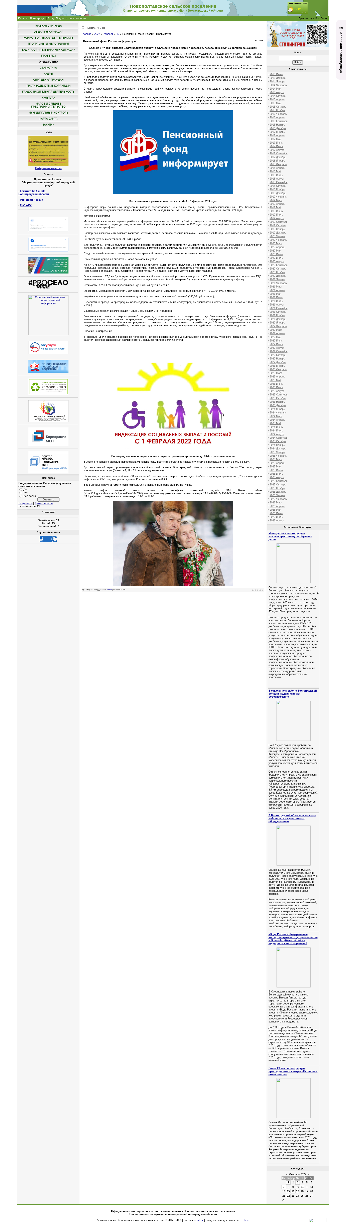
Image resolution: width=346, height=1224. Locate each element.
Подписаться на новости (71, 18)
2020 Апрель (277, 247)
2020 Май (275, 250)
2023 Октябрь (278, 398)
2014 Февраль (278, 85)
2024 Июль (276, 430)
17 (297, 1191)
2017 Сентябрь (279, 153)
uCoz (200, 1220)
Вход (50, 18)
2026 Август (277, 520)
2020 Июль (276, 257)
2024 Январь (277, 408)
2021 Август (277, 304)
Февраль (108, 33)
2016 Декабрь (278, 128)
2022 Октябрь (278, 354)
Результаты (25, 503)
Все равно (29, 495)
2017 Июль (276, 146)
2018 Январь (277, 160)
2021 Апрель (277, 290)
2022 (97, 33)
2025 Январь (277, 452)
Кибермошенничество (48, 168)
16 (118, 33)
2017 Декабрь (278, 157)
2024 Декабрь (278, 448)
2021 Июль (276, 301)
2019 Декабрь (278, 232)
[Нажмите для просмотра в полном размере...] (173, 193)
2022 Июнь (276, 340)
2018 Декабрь (278, 193)
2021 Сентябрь (279, 308)
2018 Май (275, 171)
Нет (25, 492)
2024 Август (277, 434)
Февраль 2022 (297, 1174)
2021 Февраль (278, 283)
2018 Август (277, 178)
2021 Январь (277, 279)
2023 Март (276, 372)
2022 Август (277, 347)
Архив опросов (44, 503)
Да (25, 489)
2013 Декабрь (278, 77)
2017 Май (275, 139)
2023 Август (277, 390)
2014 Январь (277, 81)
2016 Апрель (277, 117)
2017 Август (277, 149)
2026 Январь (277, 495)
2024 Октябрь (278, 441)
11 (302, 1186)
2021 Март (276, 286)
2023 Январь (277, 365)
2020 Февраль (278, 239)
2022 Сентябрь (279, 351)
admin (109, 590)
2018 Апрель (277, 167)
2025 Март (276, 459)
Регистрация (37, 18)
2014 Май (275, 88)
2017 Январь (277, 131)
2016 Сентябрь (279, 121)
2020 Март (276, 243)
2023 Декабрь (278, 405)
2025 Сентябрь (279, 480)
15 (288, 1191)
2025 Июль (276, 473)
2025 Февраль (278, 455)
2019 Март (276, 200)
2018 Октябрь (278, 185)
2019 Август (277, 218)
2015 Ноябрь (277, 110)
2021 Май (275, 293)
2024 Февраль (278, 412)
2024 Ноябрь (277, 444)
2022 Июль (276, 344)
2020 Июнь (276, 254)
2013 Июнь (276, 74)
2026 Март (276, 502)
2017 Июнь (276, 142)
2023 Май (275, 380)
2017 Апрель (277, 135)
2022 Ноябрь (277, 358)
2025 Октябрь (278, 484)
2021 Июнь (276, 297)
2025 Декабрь (278, 491)
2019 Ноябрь (277, 229)
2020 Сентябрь (279, 265)
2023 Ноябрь (277, 401)
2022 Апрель (277, 333)
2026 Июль (276, 516)
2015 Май (275, 103)
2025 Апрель (277, 462)
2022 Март (276, 329)
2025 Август (277, 477)
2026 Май (275, 509)
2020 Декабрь (278, 275)
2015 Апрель (277, 99)
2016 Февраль (278, 113)
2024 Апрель (277, 419)
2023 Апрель (277, 376)
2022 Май (275, 336)
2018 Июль (276, 175)
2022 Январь (277, 322)
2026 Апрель (277, 506)
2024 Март (276, 416)
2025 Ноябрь (277, 488)
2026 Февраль (278, 498)
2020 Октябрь (278, 268)
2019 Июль (276, 214)
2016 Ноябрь (277, 124)
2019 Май (275, 207)
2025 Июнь (276, 470)
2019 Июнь (276, 211)
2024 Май (275, 423)
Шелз (246, 1220)
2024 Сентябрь (279, 437)
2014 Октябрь (278, 95)
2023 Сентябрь (279, 394)
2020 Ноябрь (277, 272)
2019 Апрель (277, 203)
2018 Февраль (278, 164)
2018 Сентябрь (279, 182)
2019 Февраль (278, 196)
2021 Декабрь (278, 318)
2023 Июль (276, 387)
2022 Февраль (278, 326)
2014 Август (277, 92)
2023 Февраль (278, 369)
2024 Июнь (276, 426)
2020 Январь (277, 236)
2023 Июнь (276, 383)
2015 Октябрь (278, 106)
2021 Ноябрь (277, 315)
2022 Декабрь (278, 362)
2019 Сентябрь (279, 221)
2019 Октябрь (278, 225)
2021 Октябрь (278, 311)
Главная (23, 18)
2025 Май (275, 466)
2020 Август (277, 261)
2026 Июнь (276, 513)
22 (288, 1195)
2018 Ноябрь (277, 189)
